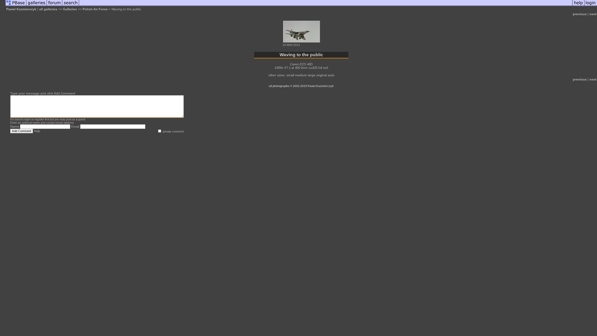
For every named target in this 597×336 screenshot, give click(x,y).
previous (580, 14)
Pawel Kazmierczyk (21, 9)
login (27, 119)
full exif (323, 68)
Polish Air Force (95, 9)
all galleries (48, 9)
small (290, 75)
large (311, 75)
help (37, 131)
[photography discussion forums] (54, 5)
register (39, 119)
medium (301, 75)
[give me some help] (578, 5)
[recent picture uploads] (36, 5)
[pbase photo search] (70, 5)
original (321, 75)
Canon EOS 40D (301, 64)
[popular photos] (325, 5)
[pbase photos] (16, 5)
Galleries (70, 9)
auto (331, 75)
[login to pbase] (590, 5)
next (593, 14)
